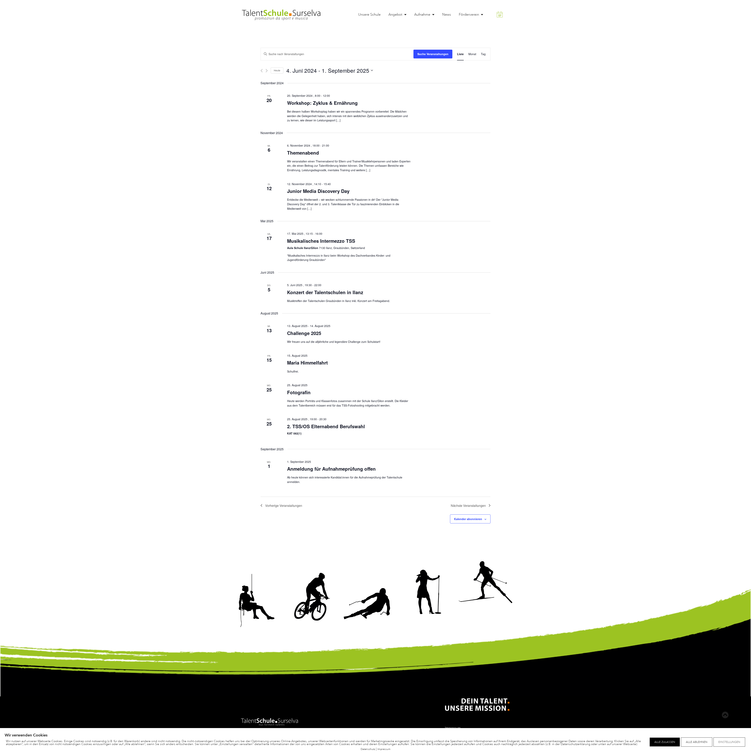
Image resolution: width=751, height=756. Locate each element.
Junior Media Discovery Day (318, 191)
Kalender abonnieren (468, 519)
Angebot (395, 14)
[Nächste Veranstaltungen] (267, 71)
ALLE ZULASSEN (664, 742)
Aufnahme (422, 14)
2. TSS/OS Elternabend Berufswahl (326, 426)
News (446, 14)
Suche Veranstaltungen (432, 54)
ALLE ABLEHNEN (696, 742)
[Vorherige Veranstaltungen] (262, 71)
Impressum (384, 749)
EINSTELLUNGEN (729, 742)
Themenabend (303, 152)
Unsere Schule (369, 14)
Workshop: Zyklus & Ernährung (322, 102)
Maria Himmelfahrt (307, 362)
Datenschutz (368, 749)
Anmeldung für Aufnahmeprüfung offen (331, 468)
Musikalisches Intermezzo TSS (321, 240)
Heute (277, 70)
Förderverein (469, 14)
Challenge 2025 (304, 333)
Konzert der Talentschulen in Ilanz (325, 292)
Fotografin (299, 392)
